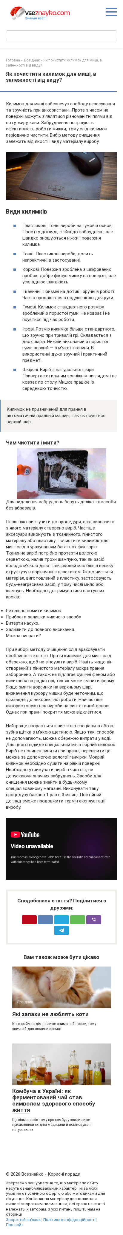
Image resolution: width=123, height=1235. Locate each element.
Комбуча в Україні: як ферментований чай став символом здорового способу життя (53, 1100)
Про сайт (14, 1224)
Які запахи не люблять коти (50, 1014)
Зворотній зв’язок (23, 1219)
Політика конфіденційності (69, 1219)
